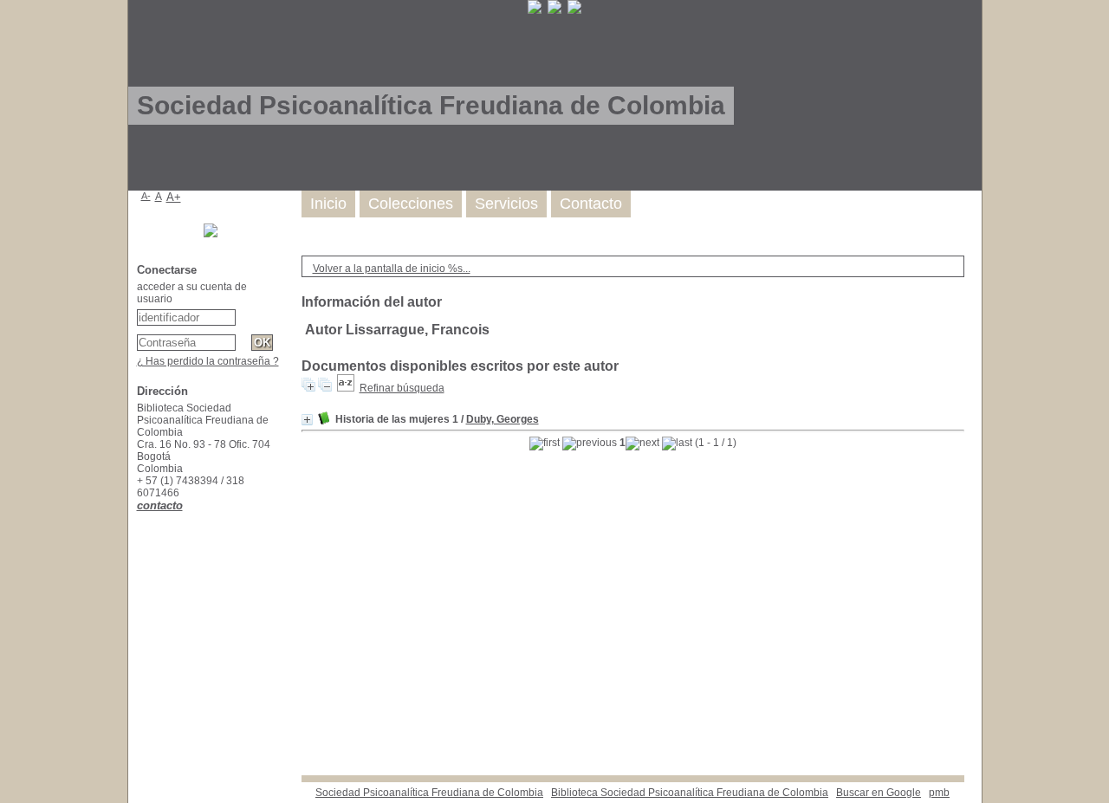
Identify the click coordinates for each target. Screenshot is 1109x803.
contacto (160, 505)
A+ (173, 197)
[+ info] (307, 419)
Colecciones (410, 203)
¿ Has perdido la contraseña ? (208, 361)
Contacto (591, 203)
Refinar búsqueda (402, 388)
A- (146, 196)
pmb (939, 793)
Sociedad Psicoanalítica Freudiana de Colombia (429, 793)
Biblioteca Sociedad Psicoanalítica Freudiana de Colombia (689, 793)
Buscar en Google (878, 793)
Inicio (328, 203)
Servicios (506, 203)
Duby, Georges (502, 419)
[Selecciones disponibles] (345, 388)
